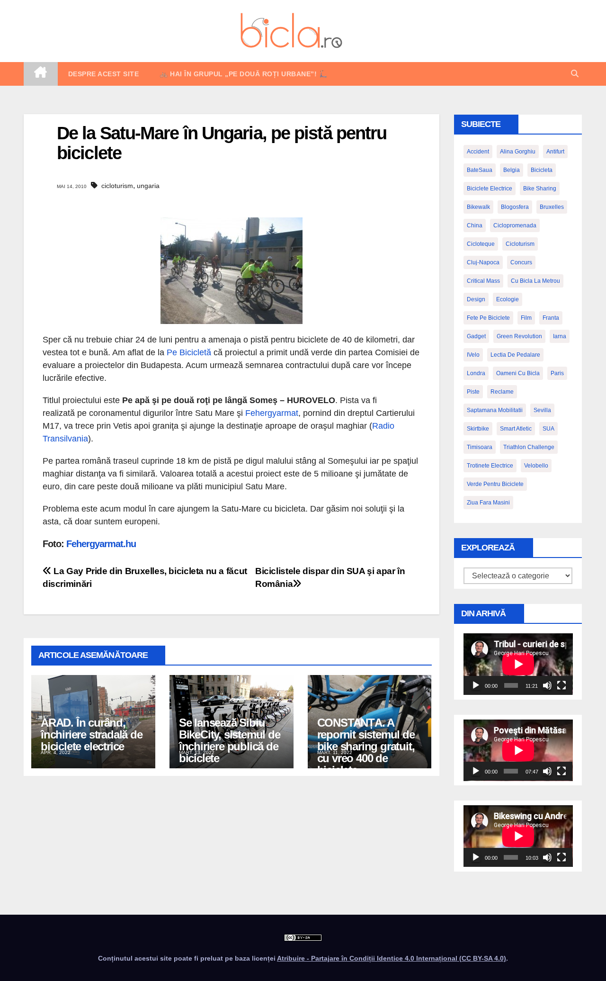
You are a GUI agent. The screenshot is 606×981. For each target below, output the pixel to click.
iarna (559, 336)
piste (473, 391)
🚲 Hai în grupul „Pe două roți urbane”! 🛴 (243, 74)
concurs (521, 262)
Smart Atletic (516, 428)
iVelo (473, 354)
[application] (518, 664)
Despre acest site (103, 74)
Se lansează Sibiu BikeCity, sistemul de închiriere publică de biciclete (229, 740)
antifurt (555, 151)
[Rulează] (476, 685)
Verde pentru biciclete (495, 484)
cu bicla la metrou (535, 281)
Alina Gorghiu (517, 151)
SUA (548, 428)
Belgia (511, 170)
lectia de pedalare (515, 354)
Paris (557, 373)
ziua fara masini (488, 502)
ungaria (148, 185)
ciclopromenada (514, 225)
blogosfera (515, 207)
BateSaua (479, 170)
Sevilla (542, 410)
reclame (502, 391)
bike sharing (539, 188)
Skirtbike (478, 428)
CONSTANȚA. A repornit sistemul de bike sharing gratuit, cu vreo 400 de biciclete (366, 746)
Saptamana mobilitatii (495, 410)
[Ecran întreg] (561, 685)
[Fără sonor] (547, 685)
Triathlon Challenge (528, 447)
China (474, 225)
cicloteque (481, 244)
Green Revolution (519, 336)
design (476, 299)
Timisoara (479, 447)
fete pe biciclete (488, 318)
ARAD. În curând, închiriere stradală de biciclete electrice (92, 734)
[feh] (231, 270)
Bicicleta (542, 170)
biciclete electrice (489, 188)
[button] (575, 74)
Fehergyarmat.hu (101, 544)
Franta (551, 318)
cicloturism (117, 185)
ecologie (507, 299)
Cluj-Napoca (483, 262)
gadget (476, 336)
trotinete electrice (490, 465)
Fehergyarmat (271, 413)
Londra (476, 373)
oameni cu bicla (518, 373)
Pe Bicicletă (189, 352)
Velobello (536, 465)
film (526, 318)
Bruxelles (552, 207)
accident (478, 151)
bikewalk (478, 207)
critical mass (483, 281)
